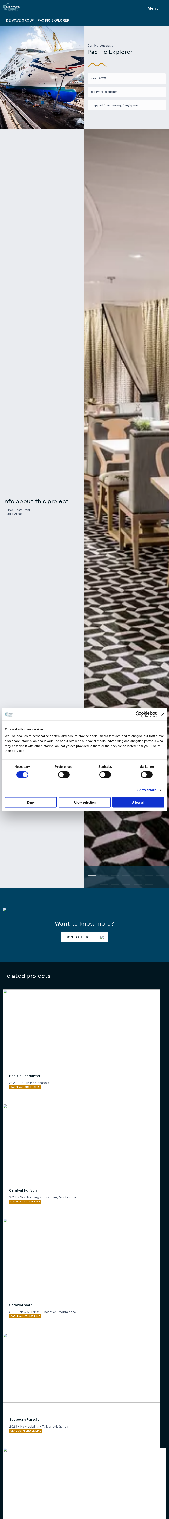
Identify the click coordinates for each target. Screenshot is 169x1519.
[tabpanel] (126, 508)
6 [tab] (149, 877)
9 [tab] (115, 886)
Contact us (78, 937)
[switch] (64, 774)
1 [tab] (92, 877)
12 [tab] (149, 886)
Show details (146, 790)
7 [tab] (160, 877)
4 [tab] (126, 877)
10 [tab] (126, 886)
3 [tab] (115, 877)
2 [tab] (104, 877)
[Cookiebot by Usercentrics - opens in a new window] (139, 714)
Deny (31, 802)
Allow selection (85, 802)
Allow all (138, 802)
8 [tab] (104, 886)
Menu (153, 8)
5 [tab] (138, 877)
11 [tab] (138, 886)
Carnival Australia (100, 45)
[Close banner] (162, 714)
